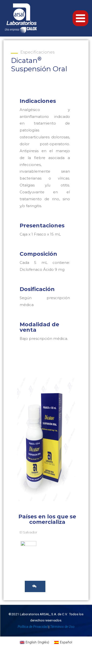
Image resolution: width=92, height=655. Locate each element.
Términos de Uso (62, 627)
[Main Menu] (81, 18)
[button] (35, 586)
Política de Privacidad (33, 627)
